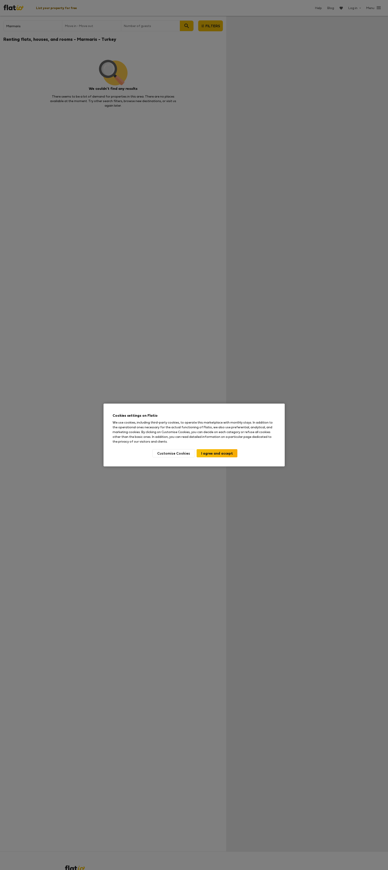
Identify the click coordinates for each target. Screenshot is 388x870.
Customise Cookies (173, 453)
